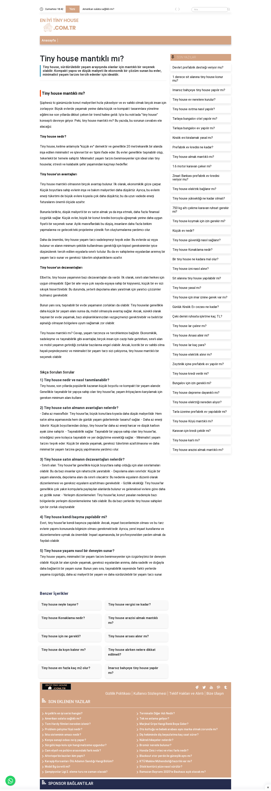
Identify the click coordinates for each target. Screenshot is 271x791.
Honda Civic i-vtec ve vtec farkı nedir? (163, 750)
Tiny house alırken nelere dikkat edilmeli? (132, 652)
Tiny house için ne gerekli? (61, 636)
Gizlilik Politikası (118, 693)
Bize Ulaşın (215, 693)
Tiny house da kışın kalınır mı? (63, 650)
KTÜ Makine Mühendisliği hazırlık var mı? (165, 761)
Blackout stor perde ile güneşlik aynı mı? (165, 755)
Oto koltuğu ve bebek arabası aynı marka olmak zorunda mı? (178, 729)
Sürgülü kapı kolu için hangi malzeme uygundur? (76, 745)
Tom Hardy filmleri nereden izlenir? (68, 723)
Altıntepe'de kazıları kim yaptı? (65, 755)
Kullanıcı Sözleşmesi (150, 693)
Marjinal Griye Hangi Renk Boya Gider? (163, 723)
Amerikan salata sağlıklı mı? (98, 9)
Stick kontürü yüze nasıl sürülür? (160, 766)
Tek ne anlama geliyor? (154, 718)
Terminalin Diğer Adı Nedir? (157, 713)
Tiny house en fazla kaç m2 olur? (65, 668)
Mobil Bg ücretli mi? (57, 766)
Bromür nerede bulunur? (155, 745)
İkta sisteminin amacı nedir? (63, 734)
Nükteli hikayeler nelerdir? (156, 740)
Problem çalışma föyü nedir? (63, 729)
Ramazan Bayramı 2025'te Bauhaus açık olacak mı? (172, 771)
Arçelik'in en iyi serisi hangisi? (64, 713)
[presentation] (175, 10)
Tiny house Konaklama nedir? (63, 618)
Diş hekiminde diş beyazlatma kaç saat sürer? (169, 734)
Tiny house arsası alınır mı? (128, 636)
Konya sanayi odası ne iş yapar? (65, 740)
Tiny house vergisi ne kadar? (129, 604)
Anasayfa (49, 40)
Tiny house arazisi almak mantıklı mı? (133, 620)
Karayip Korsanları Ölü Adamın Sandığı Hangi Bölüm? (79, 761)
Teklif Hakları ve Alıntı (186, 693)
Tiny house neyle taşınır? (59, 604)
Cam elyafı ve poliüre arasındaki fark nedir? (73, 750)
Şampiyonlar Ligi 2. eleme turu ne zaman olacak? (76, 771)
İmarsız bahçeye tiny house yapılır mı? (133, 670)
